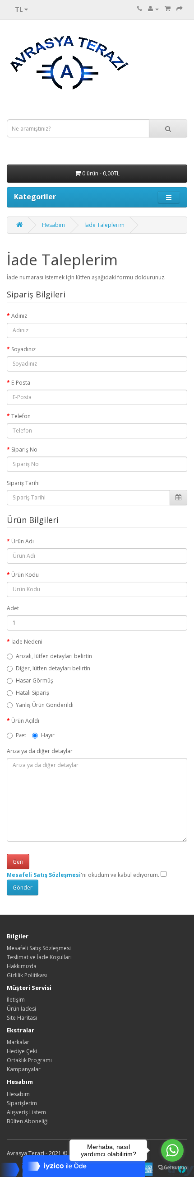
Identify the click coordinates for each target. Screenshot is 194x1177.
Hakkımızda (22, 966)
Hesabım (53, 225)
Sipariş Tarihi (23, 483)
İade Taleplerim (104, 225)
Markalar (18, 1042)
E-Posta (20, 382)
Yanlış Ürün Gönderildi (45, 705)
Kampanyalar (24, 1069)
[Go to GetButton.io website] (172, 1168)
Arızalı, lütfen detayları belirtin (54, 656)
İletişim (16, 999)
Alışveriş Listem (26, 1112)
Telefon (21, 416)
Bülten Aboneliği (28, 1121)
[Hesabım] (153, 9)
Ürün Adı (22, 541)
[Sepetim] (168, 9)
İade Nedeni (26, 641)
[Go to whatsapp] (172, 1150)
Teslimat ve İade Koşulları (39, 957)
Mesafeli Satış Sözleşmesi (39, 948)
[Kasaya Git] (179, 9)
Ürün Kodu (25, 575)
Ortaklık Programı (29, 1060)
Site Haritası (22, 1018)
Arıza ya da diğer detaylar (40, 751)
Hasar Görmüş (34, 680)
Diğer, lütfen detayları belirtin (53, 668)
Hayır (48, 735)
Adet (13, 608)
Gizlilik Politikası (27, 975)
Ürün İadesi (21, 1008)
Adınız (19, 316)
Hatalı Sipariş (32, 693)
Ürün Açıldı (25, 721)
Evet (21, 735)
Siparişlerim (22, 1103)
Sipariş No (24, 449)
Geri (18, 862)
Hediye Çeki (22, 1051)
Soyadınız (23, 349)
